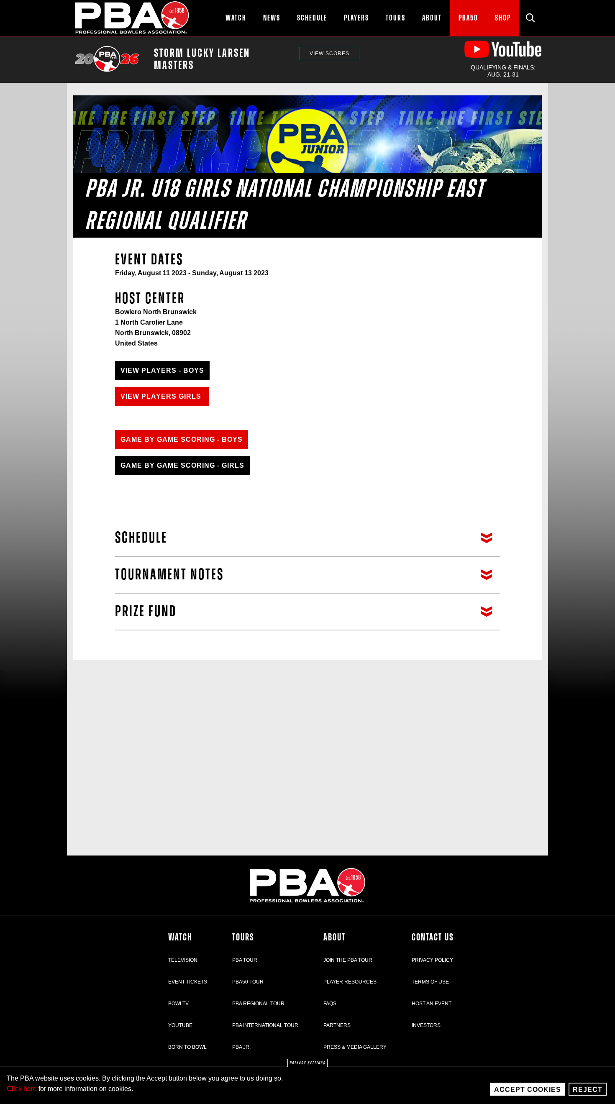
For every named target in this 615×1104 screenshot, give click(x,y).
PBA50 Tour (248, 982)
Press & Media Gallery (355, 1047)
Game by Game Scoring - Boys (181, 439)
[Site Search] (530, 18)
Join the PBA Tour (347, 960)
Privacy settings (307, 1063)
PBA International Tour (265, 1025)
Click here (22, 1088)
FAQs (329, 1004)
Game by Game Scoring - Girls (182, 465)
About (334, 937)
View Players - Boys (162, 370)
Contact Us (433, 937)
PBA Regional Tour (258, 1004)
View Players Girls (161, 396)
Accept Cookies (527, 1089)
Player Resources (350, 982)
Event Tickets (187, 982)
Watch (180, 937)
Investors (426, 1025)
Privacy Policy (432, 960)
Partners (337, 1025)
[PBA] (132, 18)
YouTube (180, 1025)
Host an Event (431, 1004)
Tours (243, 937)
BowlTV (178, 1004)
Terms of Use (430, 982)
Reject (587, 1089)
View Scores (329, 53)
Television (182, 960)
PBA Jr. (241, 1047)
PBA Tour (244, 960)
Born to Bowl (187, 1047)
